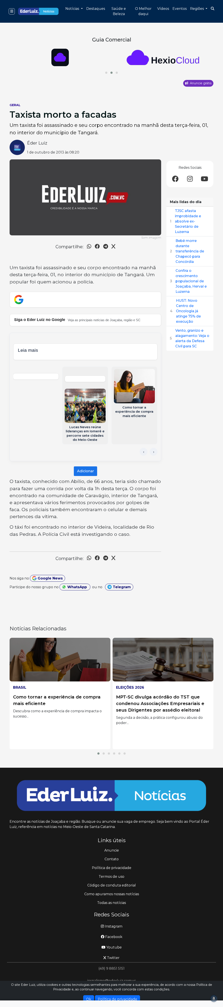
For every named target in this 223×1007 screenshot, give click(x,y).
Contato (112, 859)
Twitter (113, 958)
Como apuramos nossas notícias (111, 894)
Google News (50, 578)
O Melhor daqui (143, 11)
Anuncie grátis (200, 83)
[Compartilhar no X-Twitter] (113, 247)
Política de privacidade (111, 868)
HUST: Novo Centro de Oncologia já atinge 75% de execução (188, 311)
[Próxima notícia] (153, 452)
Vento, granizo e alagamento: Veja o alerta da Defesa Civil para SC (192, 338)
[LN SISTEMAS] (163, 57)
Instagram (113, 926)
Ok (88, 999)
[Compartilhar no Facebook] (97, 247)
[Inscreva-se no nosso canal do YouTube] (204, 179)
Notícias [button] (72, 9)
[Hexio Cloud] (60, 57)
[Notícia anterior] (143, 452)
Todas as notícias (111, 903)
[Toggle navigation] (12, 11)
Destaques (95, 9)
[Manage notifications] (213, 998)
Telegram (121, 587)
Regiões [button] (197, 9)
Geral (15, 105)
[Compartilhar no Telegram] (105, 247)
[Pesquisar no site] (212, 8)
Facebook (113, 937)
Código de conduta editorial (111, 885)
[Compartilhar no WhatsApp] (89, 247)
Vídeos (163, 9)
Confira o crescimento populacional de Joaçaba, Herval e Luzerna (191, 281)
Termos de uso (111, 876)
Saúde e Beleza (119, 11)
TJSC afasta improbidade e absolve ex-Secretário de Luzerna (188, 221)
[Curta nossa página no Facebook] (175, 179)
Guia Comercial (111, 39)
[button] (106, 73)
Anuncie (111, 850)
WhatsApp (77, 587)
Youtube (113, 947)
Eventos (179, 9)
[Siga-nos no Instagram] (190, 179)
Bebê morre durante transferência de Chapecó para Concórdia (190, 251)
